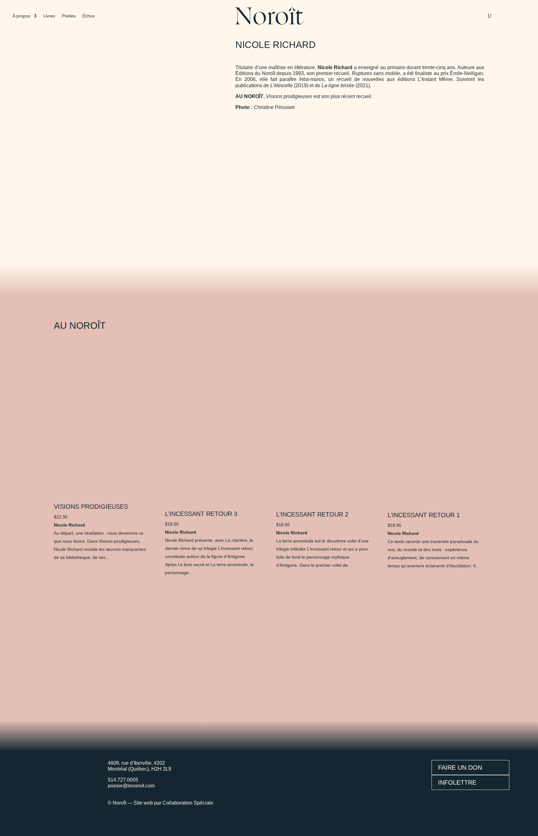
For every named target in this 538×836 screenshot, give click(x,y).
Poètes (69, 16)
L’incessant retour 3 (201, 514)
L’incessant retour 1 (424, 515)
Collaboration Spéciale (188, 802)
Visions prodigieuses (91, 506)
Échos (89, 16)
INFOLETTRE (457, 782)
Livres (49, 16)
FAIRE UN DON (460, 767)
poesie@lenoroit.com (131, 785)
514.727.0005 (123, 779)
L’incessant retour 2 (312, 514)
